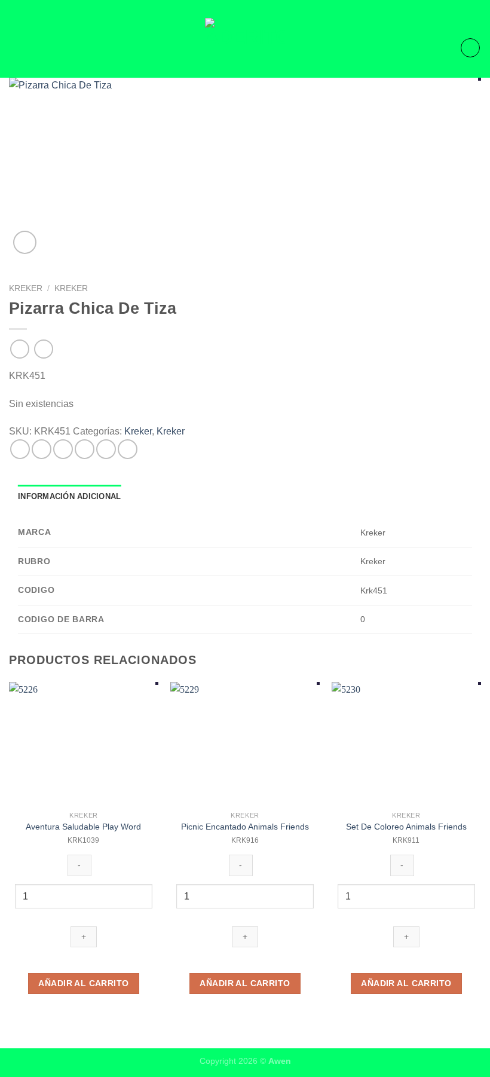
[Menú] (16, 47)
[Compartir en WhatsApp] (20, 449)
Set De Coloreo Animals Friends (406, 826)
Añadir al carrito (83, 983)
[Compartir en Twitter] (63, 449)
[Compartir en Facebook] (41, 449)
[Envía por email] (84, 449)
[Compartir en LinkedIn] (127, 449)
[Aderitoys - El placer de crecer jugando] (245, 48)
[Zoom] (24, 242)
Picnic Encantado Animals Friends (245, 826)
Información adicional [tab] (69, 496)
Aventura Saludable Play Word (83, 826)
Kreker (25, 288)
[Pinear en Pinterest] (106, 449)
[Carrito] (470, 47)
